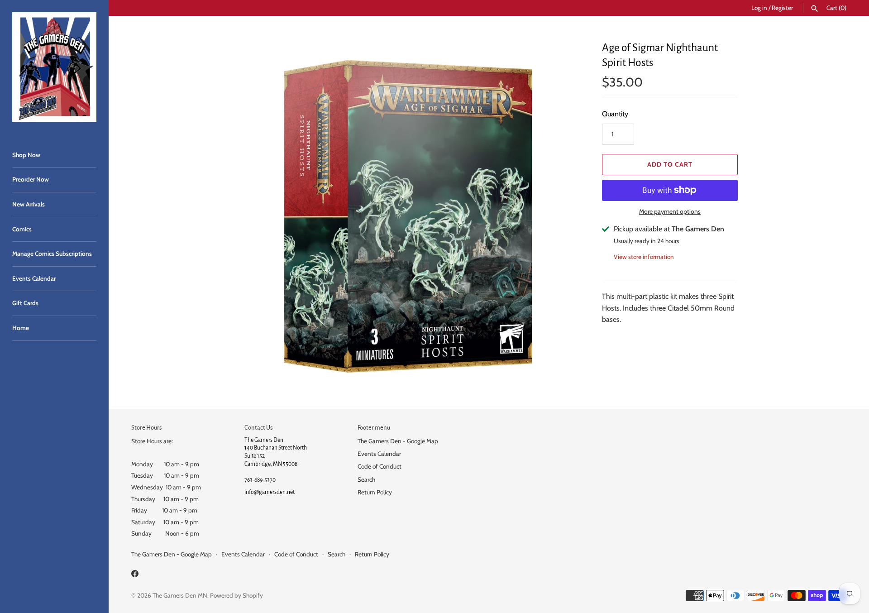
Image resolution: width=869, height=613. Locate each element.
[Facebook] (134, 575)
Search (366, 479)
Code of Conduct (379, 466)
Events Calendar (34, 278)
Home (20, 327)
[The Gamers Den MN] (54, 67)
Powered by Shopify (236, 595)
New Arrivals (28, 204)
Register (782, 7)
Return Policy (375, 492)
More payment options (670, 211)
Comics (22, 229)
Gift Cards (25, 302)
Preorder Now (30, 179)
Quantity (615, 114)
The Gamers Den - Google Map (398, 441)
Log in (759, 7)
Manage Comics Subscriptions (52, 253)
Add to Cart (669, 164)
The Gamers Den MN (180, 595)
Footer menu (374, 427)
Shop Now (26, 154)
